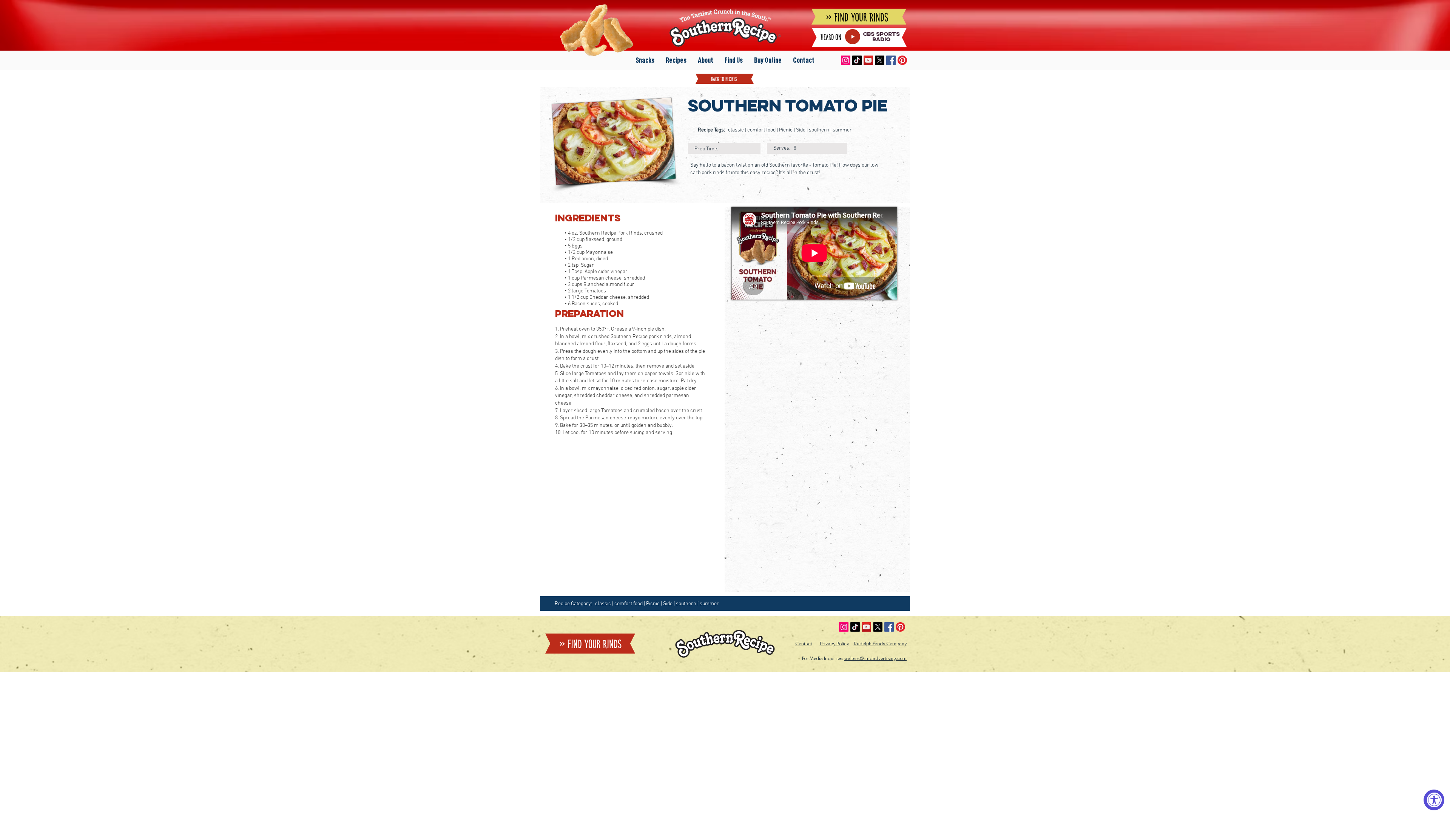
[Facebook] (891, 60)
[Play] (852, 36)
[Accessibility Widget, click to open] (1434, 800)
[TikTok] (857, 60)
